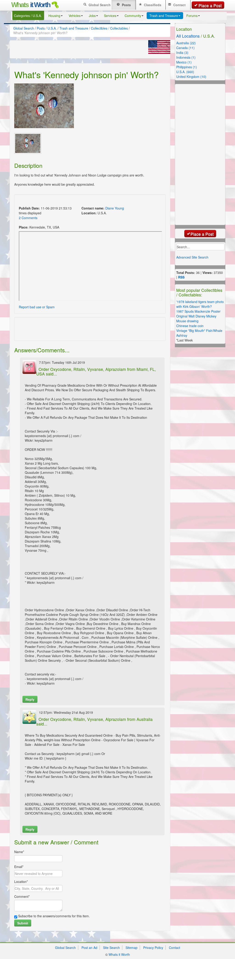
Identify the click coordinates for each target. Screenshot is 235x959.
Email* (18, 866)
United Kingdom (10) (191, 76)
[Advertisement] (71, 201)
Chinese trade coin (190, 325)
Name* (19, 851)
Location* (21, 881)
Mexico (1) (184, 62)
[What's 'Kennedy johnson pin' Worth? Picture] (44, 105)
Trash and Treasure (163, 15)
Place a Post (210, 5)
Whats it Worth (119, 954)
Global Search (99, 5)
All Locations (188, 36)
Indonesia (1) (186, 57)
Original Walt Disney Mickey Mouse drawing (196, 318)
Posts (126, 5)
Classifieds (152, 5)
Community (133, 15)
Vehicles (75, 15)
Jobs (92, 15)
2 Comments (28, 217)
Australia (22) (186, 43)
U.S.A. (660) (185, 71)
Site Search (111, 947)
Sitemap (131, 947)
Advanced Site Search (192, 257)
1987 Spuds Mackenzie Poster (198, 311)
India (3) (182, 52)
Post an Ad (89, 947)
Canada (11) (185, 47)
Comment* (22, 896)
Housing (54, 15)
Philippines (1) (186, 67)
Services (110, 15)
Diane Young (114, 208)
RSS (181, 277)
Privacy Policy (153, 947)
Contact (179, 5)
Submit (22, 923)
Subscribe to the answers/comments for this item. (53, 916)
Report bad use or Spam (37, 307)
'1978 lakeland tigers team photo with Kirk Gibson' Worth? (200, 304)
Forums (192, 15)
